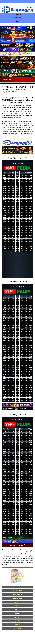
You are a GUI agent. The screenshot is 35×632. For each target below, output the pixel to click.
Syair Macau (17, 628)
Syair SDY (17, 624)
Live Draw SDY (17, 594)
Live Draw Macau (17, 598)
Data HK (17, 602)
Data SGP (17, 606)
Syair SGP (17, 621)
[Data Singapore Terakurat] (17, 28)
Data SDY (17, 609)
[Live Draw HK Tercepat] (17, 576)
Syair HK (17, 617)
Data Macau (17, 613)
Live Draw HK (17, 587)
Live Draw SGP (17, 590)
